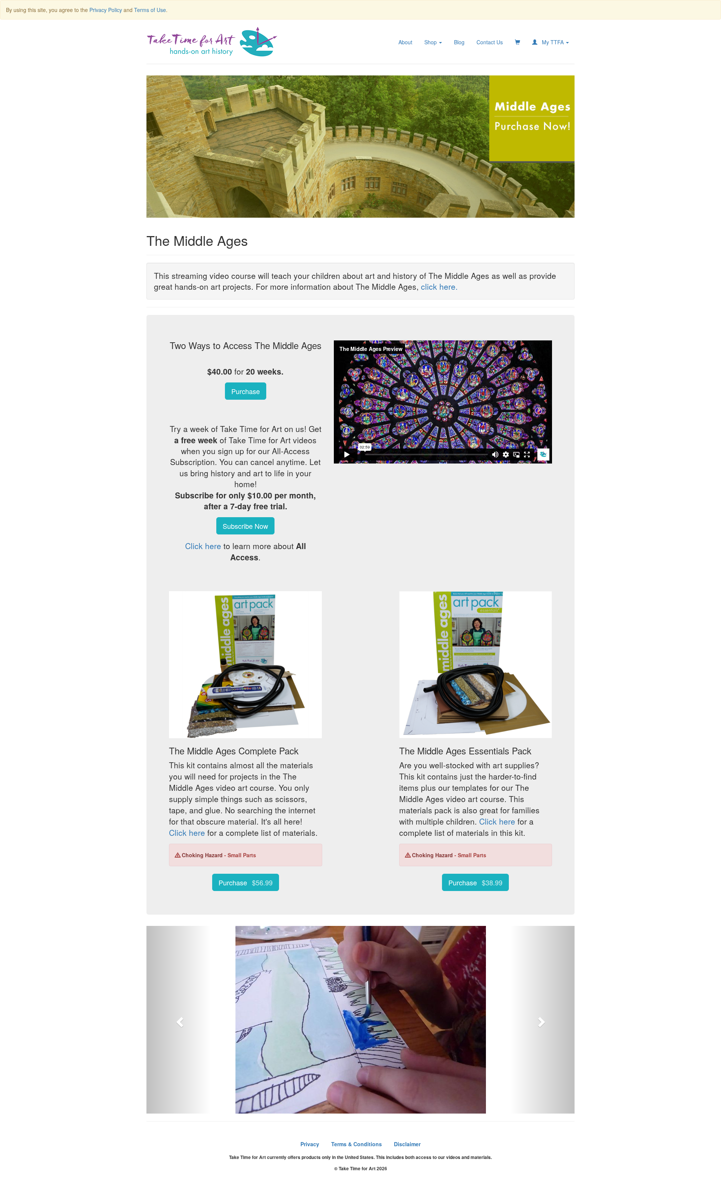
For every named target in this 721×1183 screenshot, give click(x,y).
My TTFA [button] (551, 42)
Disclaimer (407, 1144)
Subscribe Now (245, 526)
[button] (178, 1020)
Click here (203, 545)
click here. (439, 286)
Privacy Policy (105, 10)
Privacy (309, 1144)
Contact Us (490, 42)
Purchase (245, 391)
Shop (431, 42)
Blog (459, 42)
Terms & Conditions (356, 1144)
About (405, 42)
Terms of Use (150, 10)
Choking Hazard (203, 855)
